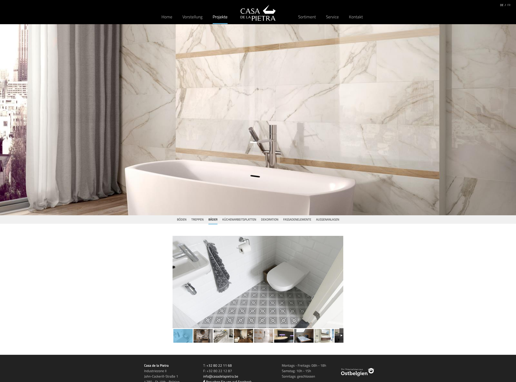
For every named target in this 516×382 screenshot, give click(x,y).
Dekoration (269, 219)
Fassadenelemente (297, 219)
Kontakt (356, 17)
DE (502, 5)
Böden (181, 219)
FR (509, 5)
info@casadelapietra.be (220, 376)
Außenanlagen (327, 219)
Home (166, 17)
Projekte (220, 17)
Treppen (197, 219)
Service (332, 17)
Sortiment (307, 17)
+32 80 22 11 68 (219, 365)
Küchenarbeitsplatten (239, 219)
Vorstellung (192, 17)
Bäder (212, 219)
